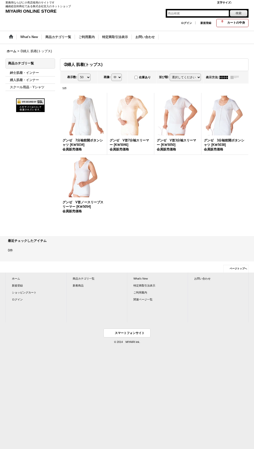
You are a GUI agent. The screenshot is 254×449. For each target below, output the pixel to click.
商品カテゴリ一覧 (84, 278)
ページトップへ (238, 268)
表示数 (72, 77)
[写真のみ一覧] (225, 77)
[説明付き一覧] (235, 77)
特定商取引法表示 (144, 285)
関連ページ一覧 (143, 299)
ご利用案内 (140, 292)
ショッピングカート (24, 292)
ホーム (16, 278)
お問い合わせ (202, 278)
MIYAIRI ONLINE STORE (31, 11)
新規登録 (205, 22)
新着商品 (78, 285)
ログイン (186, 22)
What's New (140, 278)
